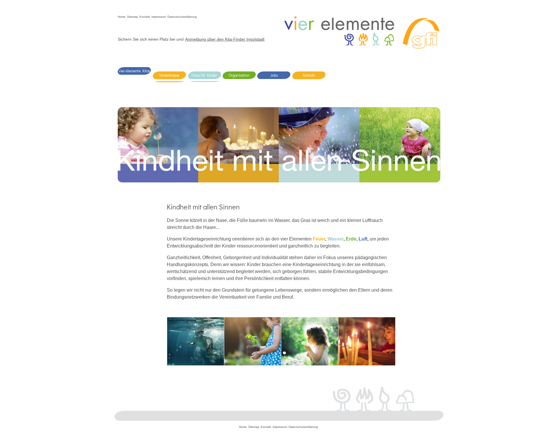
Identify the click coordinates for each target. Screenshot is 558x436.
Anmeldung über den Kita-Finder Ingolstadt (224, 39)
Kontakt (145, 16)
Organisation (239, 75)
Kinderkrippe (169, 75)
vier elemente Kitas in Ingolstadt (134, 73)
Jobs (274, 75)
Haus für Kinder (204, 75)
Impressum (158, 16)
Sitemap (132, 16)
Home (122, 16)
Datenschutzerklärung (182, 16)
